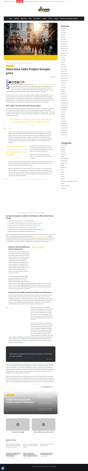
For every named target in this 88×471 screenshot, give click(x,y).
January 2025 (64, 71)
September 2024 (64, 80)
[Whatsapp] (20, 82)
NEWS (30, 18)
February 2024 (64, 96)
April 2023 (63, 118)
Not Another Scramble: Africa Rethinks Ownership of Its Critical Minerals (13, 455)
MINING (62, 172)
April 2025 (63, 64)
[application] (30, 57)
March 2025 (63, 66)
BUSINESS (16, 18)
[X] (10, 82)
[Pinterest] (18, 82)
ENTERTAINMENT (64, 158)
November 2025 (64, 48)
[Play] (6, 57)
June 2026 (63, 32)
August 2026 (63, 28)
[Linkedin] (15, 82)
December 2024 (64, 73)
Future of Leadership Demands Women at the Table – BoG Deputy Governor (30, 455)
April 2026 (63, 37)
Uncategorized (13, 63)
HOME (10, 18)
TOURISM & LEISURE (65, 185)
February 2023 (64, 123)
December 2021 (64, 134)
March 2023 (63, 121)
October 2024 (64, 78)
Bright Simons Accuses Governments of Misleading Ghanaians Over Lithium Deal (21, 400)
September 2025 (64, 53)
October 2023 (64, 105)
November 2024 (64, 75)
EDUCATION (63, 154)
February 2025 (64, 68)
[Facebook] (7, 82)
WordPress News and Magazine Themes (43, 84)
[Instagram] (23, 82)
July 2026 (63, 30)
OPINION (56, 18)
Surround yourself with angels (40, 236)
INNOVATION (24, 18)
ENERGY (44, 18)
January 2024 (64, 98)
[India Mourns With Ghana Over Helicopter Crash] (47, 447)
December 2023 (64, 100)
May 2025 (63, 62)
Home (8, 63)
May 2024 (63, 89)
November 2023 (64, 102)
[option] (31, 400)
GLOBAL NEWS (64, 163)
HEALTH (50, 18)
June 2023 (63, 114)
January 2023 (64, 125)
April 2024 (63, 91)
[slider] (54, 56)
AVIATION (63, 147)
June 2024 (63, 87)
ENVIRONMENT (37, 18)
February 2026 (64, 41)
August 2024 (63, 82)
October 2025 (64, 50)
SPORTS (62, 183)
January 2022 (64, 132)
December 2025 (64, 46)
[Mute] (51, 57)
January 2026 (64, 44)
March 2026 (63, 39)
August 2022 (63, 130)
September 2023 (64, 107)
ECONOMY (63, 151)
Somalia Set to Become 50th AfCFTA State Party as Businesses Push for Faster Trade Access (44, 1)
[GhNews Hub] (44, 9)
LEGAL (62, 170)
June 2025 (63, 59)
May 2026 (63, 35)
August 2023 (63, 109)
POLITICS (63, 179)
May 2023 (63, 116)
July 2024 (63, 84)
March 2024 (63, 93)
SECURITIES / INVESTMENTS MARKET (69, 18)
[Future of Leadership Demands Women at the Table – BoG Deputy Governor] (30, 447)
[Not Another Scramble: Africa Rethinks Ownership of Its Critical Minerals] (13, 447)
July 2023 (63, 112)
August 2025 (63, 55)
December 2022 (64, 127)
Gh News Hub (53, 466)
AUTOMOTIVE (64, 145)
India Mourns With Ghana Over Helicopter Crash (46, 454)
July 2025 (63, 57)
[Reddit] (12, 82)
